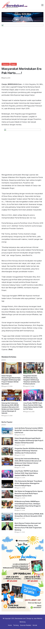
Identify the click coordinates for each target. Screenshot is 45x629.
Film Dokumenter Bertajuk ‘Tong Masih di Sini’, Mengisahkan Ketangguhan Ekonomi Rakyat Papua (28, 483)
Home (10, 625)
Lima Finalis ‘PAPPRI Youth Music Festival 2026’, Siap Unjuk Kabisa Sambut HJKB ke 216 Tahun (26, 473)
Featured (6, 64)
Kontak (35, 625)
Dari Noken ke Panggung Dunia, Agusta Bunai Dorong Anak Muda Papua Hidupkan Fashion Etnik (29, 493)
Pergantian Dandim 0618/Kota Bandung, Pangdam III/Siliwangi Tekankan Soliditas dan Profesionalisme (31, 380)
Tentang (16, 625)
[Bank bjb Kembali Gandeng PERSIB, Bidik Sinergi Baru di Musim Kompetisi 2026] (7, 517)
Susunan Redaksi (25, 625)
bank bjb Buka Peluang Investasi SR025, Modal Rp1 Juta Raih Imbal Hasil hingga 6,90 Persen (29, 430)
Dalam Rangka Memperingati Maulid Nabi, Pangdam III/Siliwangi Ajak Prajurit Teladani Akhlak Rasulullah (11, 380)
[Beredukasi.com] (15, 4)
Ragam (13, 64)
